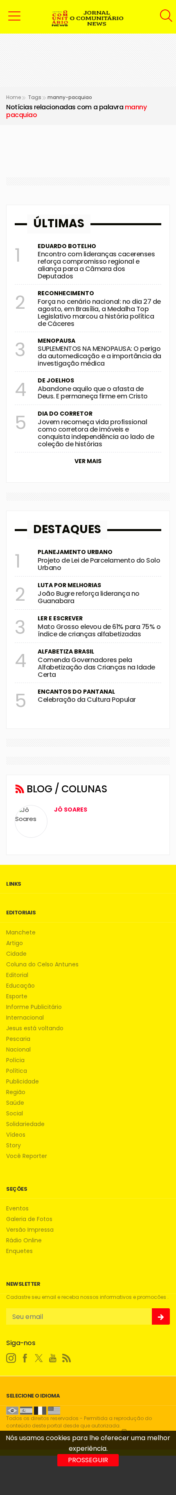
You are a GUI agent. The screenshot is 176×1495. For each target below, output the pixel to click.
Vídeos (15, 1134)
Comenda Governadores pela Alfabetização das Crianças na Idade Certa (96, 667)
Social (14, 1113)
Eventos (17, 1208)
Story (13, 1145)
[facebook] (25, 1358)
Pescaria (18, 1039)
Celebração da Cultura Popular (87, 699)
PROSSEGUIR (88, 1460)
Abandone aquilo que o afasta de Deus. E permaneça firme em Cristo (93, 392)
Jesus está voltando (34, 1028)
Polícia (15, 1060)
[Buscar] (167, 16)
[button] (14, 15)
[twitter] (39, 1358)
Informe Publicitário (34, 1007)
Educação (20, 985)
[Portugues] (12, 1410)
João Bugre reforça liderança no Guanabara (89, 597)
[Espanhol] (26, 1410)
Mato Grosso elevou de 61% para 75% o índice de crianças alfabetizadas (99, 630)
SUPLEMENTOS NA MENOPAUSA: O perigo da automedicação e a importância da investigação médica (99, 356)
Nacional (18, 1049)
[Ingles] (54, 1410)
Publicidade (22, 1081)
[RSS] (67, 1358)
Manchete (21, 932)
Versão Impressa (30, 1229)
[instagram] (11, 1358)
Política (16, 1071)
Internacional (25, 1017)
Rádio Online (24, 1240)
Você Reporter (26, 1156)
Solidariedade (25, 1124)
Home (13, 97)
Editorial (17, 975)
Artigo (14, 943)
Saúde (15, 1102)
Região (15, 1092)
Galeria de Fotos (29, 1219)
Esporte (16, 996)
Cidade (16, 953)
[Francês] (40, 1410)
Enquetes (19, 1251)
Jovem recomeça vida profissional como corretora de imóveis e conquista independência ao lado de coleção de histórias (96, 433)
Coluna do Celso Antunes (42, 964)
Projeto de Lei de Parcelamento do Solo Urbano (99, 564)
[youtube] (53, 1358)
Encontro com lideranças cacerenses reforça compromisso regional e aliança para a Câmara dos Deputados (96, 265)
